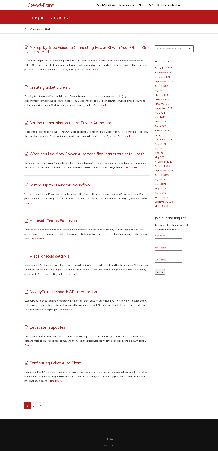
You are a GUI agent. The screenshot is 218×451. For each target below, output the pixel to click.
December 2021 (163, 139)
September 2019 (164, 170)
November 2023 (163, 72)
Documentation (127, 5)
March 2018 (161, 206)
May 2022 (160, 121)
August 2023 (162, 85)
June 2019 (160, 183)
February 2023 (163, 99)
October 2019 (162, 166)
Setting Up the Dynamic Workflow (59, 185)
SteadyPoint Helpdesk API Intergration (63, 291)
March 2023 (161, 94)
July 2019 (160, 179)
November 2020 (163, 161)
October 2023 (162, 77)
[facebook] (107, 439)
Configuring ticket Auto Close (55, 362)
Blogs (141, 5)
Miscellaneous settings (49, 256)
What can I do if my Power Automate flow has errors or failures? (86, 153)
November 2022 (163, 108)
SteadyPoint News (106, 5)
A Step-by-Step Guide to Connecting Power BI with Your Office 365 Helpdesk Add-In (86, 49)
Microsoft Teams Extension (53, 220)
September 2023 (164, 81)
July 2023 (160, 90)
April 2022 (160, 126)
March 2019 (161, 197)
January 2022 (162, 134)
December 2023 (163, 68)
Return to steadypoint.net (169, 5)
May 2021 (160, 157)
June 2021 (160, 152)
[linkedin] (111, 439)
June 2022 (160, 117)
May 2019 (160, 188)
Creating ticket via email (50, 87)
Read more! (92, 69)
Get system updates (47, 327)
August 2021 (162, 143)
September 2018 (164, 201)
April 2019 (160, 192)
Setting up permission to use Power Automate (70, 122)
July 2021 (160, 148)
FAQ (151, 5)
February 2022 (163, 130)
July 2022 (160, 112)
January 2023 (162, 103)
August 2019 (162, 175)
